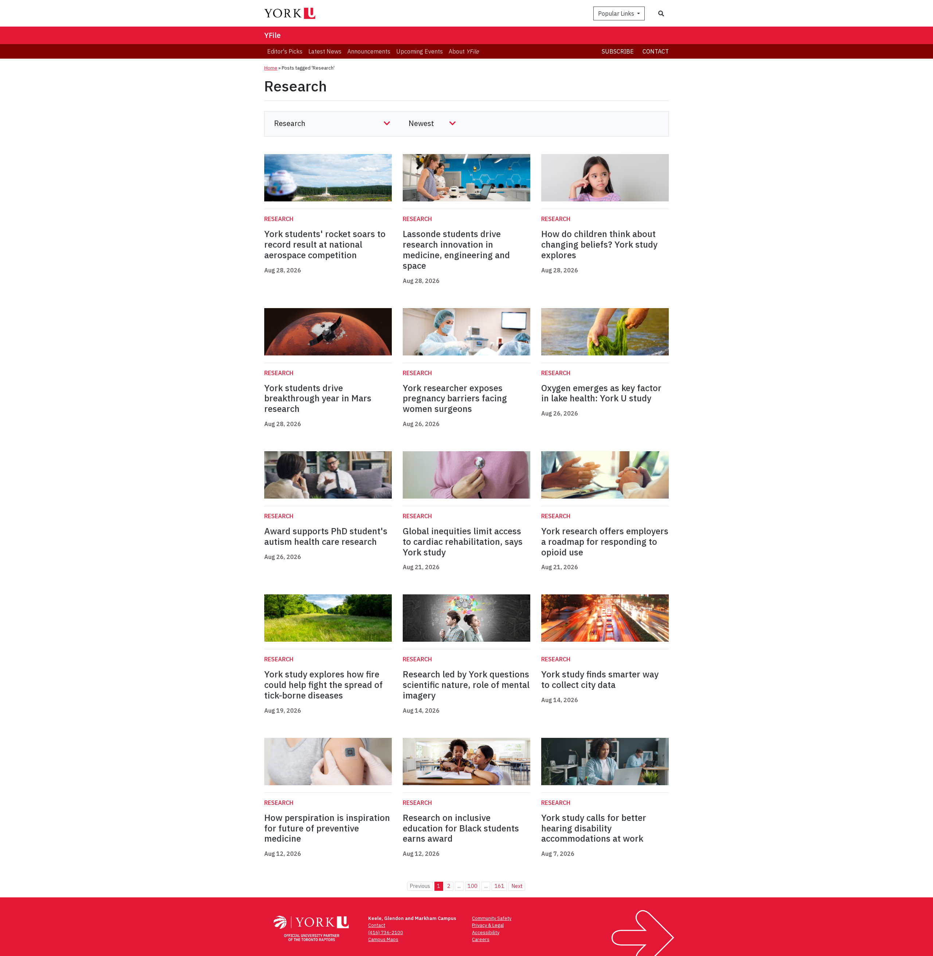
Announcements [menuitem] (368, 51)
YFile (272, 35)
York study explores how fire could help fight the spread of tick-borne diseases (323, 684)
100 (472, 885)
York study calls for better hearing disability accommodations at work (593, 828)
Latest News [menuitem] (324, 51)
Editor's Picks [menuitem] (284, 51)
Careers (480, 939)
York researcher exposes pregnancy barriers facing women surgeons (455, 398)
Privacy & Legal (488, 925)
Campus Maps (383, 939)
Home (270, 68)
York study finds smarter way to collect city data (600, 679)
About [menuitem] (464, 51)
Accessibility (485, 932)
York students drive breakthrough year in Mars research (317, 398)
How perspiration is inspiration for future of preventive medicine (327, 828)
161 (499, 885)
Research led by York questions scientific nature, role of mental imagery (466, 684)
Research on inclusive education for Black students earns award (461, 828)
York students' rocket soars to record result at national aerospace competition (325, 244)
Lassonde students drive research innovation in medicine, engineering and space (456, 249)
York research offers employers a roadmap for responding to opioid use (604, 541)
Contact (656, 51)
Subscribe (618, 51)
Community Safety (491, 918)
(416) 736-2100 (385, 932)
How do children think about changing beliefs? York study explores (599, 244)
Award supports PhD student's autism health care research (325, 536)
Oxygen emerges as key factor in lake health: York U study (601, 393)
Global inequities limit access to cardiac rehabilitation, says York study (463, 541)
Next (517, 885)
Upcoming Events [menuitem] (419, 51)
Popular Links (617, 13)
